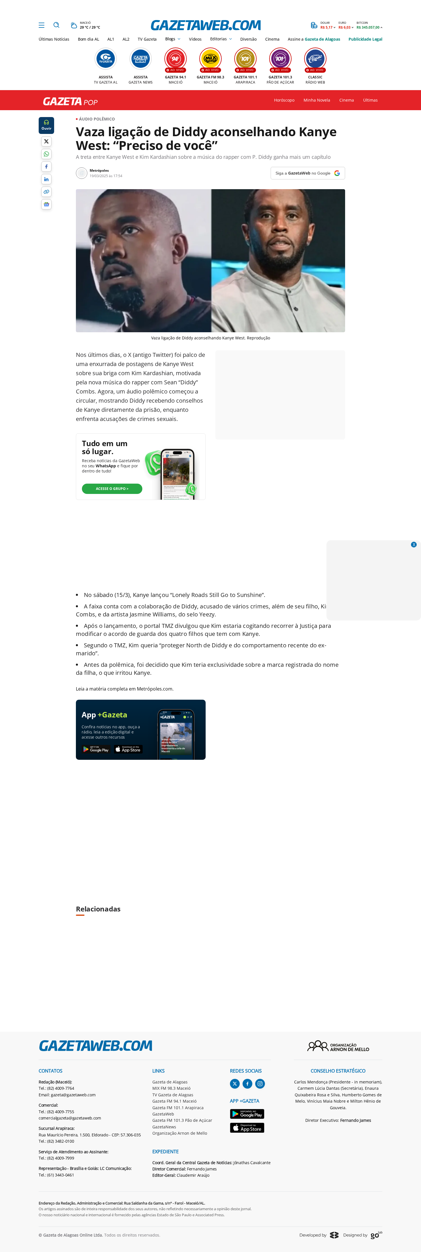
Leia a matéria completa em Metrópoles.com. (125, 689)
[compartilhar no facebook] (46, 166)
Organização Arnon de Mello (179, 1133)
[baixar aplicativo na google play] (96, 749)
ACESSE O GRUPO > (112, 488)
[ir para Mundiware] (319, 1235)
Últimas (370, 100)
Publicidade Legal (365, 39)
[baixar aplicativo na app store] (128, 749)
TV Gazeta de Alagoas (172, 1094)
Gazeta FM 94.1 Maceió (174, 1101)
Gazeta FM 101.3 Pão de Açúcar (182, 1120)
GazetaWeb (163, 1114)
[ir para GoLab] (363, 1235)
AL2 (126, 39)
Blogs (170, 39)
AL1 (110, 39)
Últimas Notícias (54, 39)
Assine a (314, 39)
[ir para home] (206, 25)
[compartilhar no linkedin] (46, 179)
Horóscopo (284, 100)
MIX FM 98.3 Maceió (171, 1088)
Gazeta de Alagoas (170, 1082)
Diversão (248, 39)
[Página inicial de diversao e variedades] (68, 101)
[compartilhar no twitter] (46, 141)
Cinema (272, 39)
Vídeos (195, 39)
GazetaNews (164, 1127)
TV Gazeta (147, 39)
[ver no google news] (46, 204)
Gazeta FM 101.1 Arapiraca (178, 1107)
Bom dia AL (88, 39)
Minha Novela (317, 100)
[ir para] (250, 1115)
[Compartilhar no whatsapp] (46, 154)
